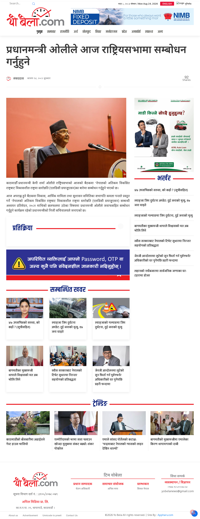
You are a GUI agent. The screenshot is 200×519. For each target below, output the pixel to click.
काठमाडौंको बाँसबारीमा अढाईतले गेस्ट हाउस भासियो (25, 442)
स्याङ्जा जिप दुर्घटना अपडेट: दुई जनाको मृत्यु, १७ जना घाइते (67, 327)
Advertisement (30, 515)
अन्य (160, 31)
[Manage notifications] (192, 512)
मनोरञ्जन (111, 31)
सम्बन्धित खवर (68, 289)
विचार (98, 31)
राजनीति (64, 31)
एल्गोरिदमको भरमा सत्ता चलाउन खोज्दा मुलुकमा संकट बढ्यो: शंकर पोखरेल (74, 444)
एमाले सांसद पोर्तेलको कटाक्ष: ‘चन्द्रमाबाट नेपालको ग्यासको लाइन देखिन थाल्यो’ (122, 444)
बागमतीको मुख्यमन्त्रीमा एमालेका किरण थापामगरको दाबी (169, 442)
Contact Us (72, 515)
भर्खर (164, 178)
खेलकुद (86, 31)
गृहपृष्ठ (39, 31)
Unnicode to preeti (51, 515)
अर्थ (76, 31)
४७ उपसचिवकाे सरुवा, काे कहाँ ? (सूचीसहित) (24, 325)
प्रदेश (124, 31)
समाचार (51, 31)
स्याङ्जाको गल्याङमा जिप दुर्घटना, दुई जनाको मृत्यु (110, 325)
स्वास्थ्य (149, 31)
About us (13, 515)
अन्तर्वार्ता (136, 31)
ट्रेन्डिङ (100, 404)
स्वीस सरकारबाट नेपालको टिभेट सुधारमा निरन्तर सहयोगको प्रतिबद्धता (67, 375)
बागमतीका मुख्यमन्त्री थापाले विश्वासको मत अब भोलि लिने (23, 375)
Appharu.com (165, 515)
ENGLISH (167, 3)
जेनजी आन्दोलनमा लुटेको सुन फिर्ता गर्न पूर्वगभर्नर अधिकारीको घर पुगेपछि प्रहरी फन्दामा (109, 377)
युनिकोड (188, 3)
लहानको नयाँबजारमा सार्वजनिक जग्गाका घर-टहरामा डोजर (160, 273)
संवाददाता (18, 78)
